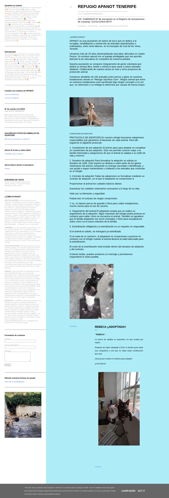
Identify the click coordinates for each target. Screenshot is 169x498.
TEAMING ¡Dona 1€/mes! (14, 154)
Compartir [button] (73, 326)
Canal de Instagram (12, 98)
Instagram (92, 26)
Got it (141, 491)
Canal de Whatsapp (12, 94)
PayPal (7, 169)
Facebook (82, 26)
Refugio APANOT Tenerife (107, 6)
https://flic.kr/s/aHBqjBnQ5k (14, 382)
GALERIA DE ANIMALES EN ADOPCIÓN (113, 26)
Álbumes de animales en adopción (17, 139)
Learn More (128, 491)
